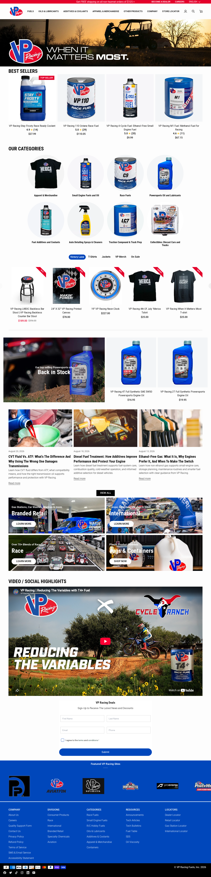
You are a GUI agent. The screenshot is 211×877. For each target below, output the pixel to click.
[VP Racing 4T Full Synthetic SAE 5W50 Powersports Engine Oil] (131, 362)
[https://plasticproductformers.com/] (199, 786)
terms (81, 740)
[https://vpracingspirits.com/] (51, 786)
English (193, 1)
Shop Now (120, 561)
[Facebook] (4, 872)
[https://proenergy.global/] (125, 786)
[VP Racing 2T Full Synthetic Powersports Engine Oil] (183, 362)
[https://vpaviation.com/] (14, 786)
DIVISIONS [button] (53, 809)
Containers (92, 847)
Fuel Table (131, 831)
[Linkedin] (28, 872)
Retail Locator (172, 820)
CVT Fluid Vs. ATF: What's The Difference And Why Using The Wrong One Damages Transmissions (39, 461)
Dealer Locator (173, 814)
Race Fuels (93, 814)
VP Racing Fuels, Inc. (188, 867)
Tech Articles (133, 820)
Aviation (52, 842)
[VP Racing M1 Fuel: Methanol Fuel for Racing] (179, 98)
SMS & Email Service (19, 852)
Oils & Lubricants (96, 831)
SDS (128, 836)
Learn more (23, 523)
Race (50, 820)
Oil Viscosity (132, 842)
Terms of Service (17, 847)
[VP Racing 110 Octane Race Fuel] (81, 98)
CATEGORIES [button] (94, 809)
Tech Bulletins (133, 825)
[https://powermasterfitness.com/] (88, 786)
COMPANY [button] (14, 809)
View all (105, 493)
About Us (13, 814)
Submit (105, 752)
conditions (93, 740)
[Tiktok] (16, 872)
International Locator (176, 831)
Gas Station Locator (175, 825)
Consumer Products (58, 814)
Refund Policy (15, 842)
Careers (12, 820)
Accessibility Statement (21, 858)
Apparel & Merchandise (99, 842)
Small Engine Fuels (97, 820)
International (54, 825)
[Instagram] (22, 872)
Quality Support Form (20, 825)
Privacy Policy (16, 836)
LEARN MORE (23, 561)
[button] (30, 11)
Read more (14, 483)
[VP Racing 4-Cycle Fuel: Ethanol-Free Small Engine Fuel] (130, 98)
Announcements (135, 814)
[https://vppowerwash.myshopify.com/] (162, 786)
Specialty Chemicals (59, 836)
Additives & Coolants (98, 836)
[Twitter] (10, 872)
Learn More (121, 523)
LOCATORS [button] (171, 809)
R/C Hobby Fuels (96, 825)
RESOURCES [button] (133, 809)
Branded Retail (55, 831)
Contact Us (14, 831)
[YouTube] (33, 872)
